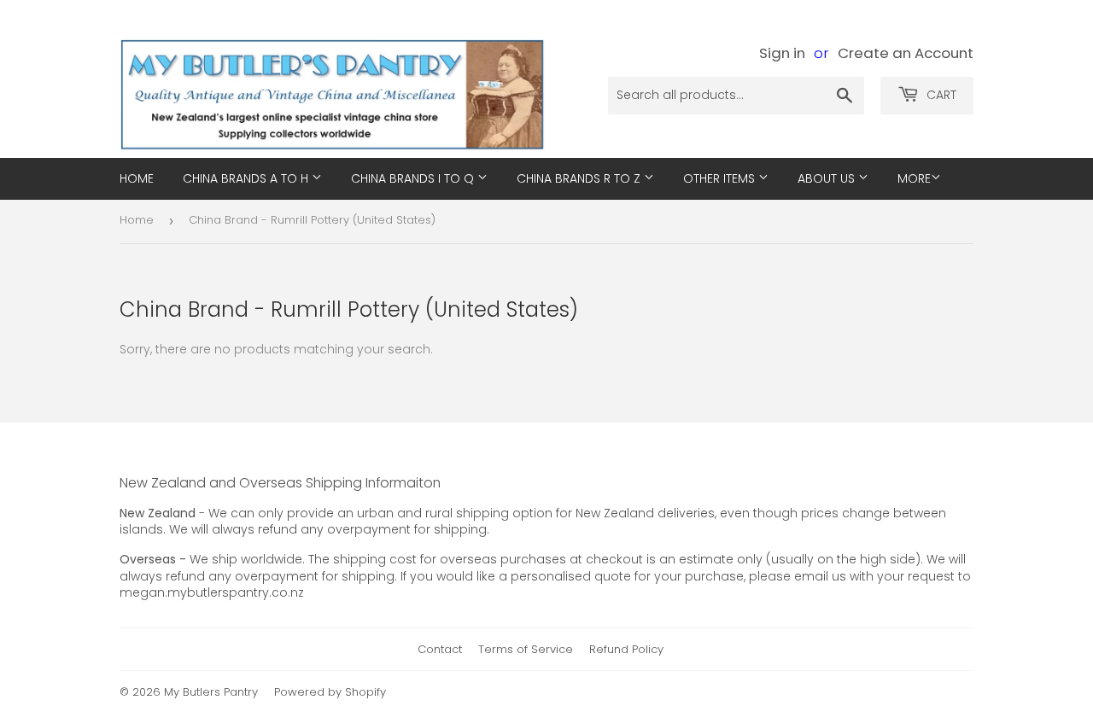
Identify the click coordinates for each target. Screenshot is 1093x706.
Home (137, 220)
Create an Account (905, 53)
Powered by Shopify (330, 692)
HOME (137, 178)
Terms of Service (525, 649)
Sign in (782, 53)
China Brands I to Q (414, 178)
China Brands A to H (247, 178)
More (914, 178)
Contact (440, 649)
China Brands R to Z (580, 178)
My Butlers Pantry (211, 692)
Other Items (720, 178)
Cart (939, 94)
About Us (828, 178)
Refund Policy (626, 649)
